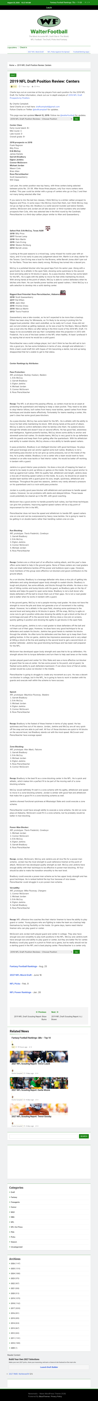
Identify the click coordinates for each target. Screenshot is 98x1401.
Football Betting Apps (81, 52)
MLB (12, 1212)
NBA (12, 1217)
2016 (13, 1313)
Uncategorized (16, 1247)
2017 (13, 1308)
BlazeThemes (44, 1396)
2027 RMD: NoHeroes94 (19, 1374)
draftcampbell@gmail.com (48, 106)
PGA (12, 1232)
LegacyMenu (12, 47)
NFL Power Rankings (20, 992)
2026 (13, 1263)
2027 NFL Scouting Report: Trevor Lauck (31, 1064)
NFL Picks (15, 983)
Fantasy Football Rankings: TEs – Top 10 (65, 3)
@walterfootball (67, 115)
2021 (13, 1288)
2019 (13, 1298)
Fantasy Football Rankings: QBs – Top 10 (31, 1038)
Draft (13, 75)
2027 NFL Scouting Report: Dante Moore (31, 1090)
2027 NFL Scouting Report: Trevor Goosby (31, 1116)
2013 (13, 1328)
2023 (13, 1278)
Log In (49, 7)
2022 (13, 1283)
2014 (13, 1323)
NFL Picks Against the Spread (58, 52)
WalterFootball (49, 31)
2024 (13, 1273)
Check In (23, 47)
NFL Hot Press (17, 1227)
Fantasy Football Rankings (23, 966)
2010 (13, 1343)
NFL (12, 1222)
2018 (13, 1303)
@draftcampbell (40, 109)
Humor (13, 1207)
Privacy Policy (56, 1396)
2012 (13, 1333)
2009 (13, 1348)
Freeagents (15, 1202)
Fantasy (14, 1197)
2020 (13, 1293)
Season (14, 1242)
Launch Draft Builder (49, 1367)
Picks (13, 1237)
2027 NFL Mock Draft (36, 52)
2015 (13, 1318)
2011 (13, 1338)
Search (83, 1136)
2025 (13, 1269)
